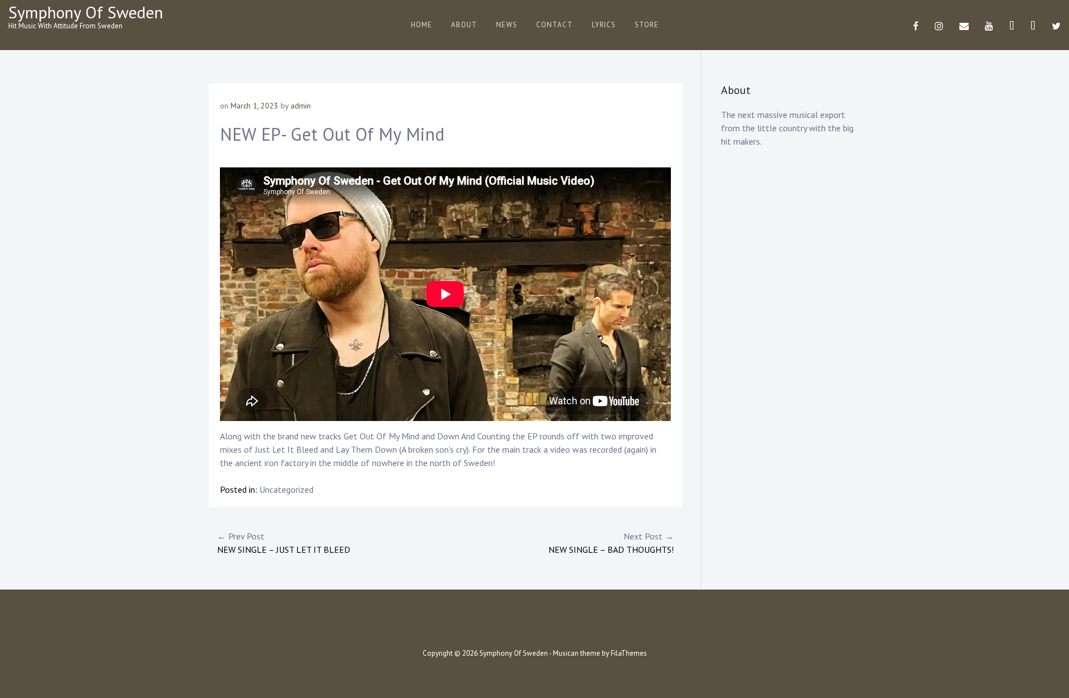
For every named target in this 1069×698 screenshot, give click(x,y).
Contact (554, 24)
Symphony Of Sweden (85, 12)
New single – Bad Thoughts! (611, 543)
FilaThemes (629, 653)
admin (301, 106)
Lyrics (604, 24)
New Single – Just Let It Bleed (283, 543)
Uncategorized (286, 489)
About (464, 24)
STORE (647, 24)
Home (421, 24)
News (506, 24)
